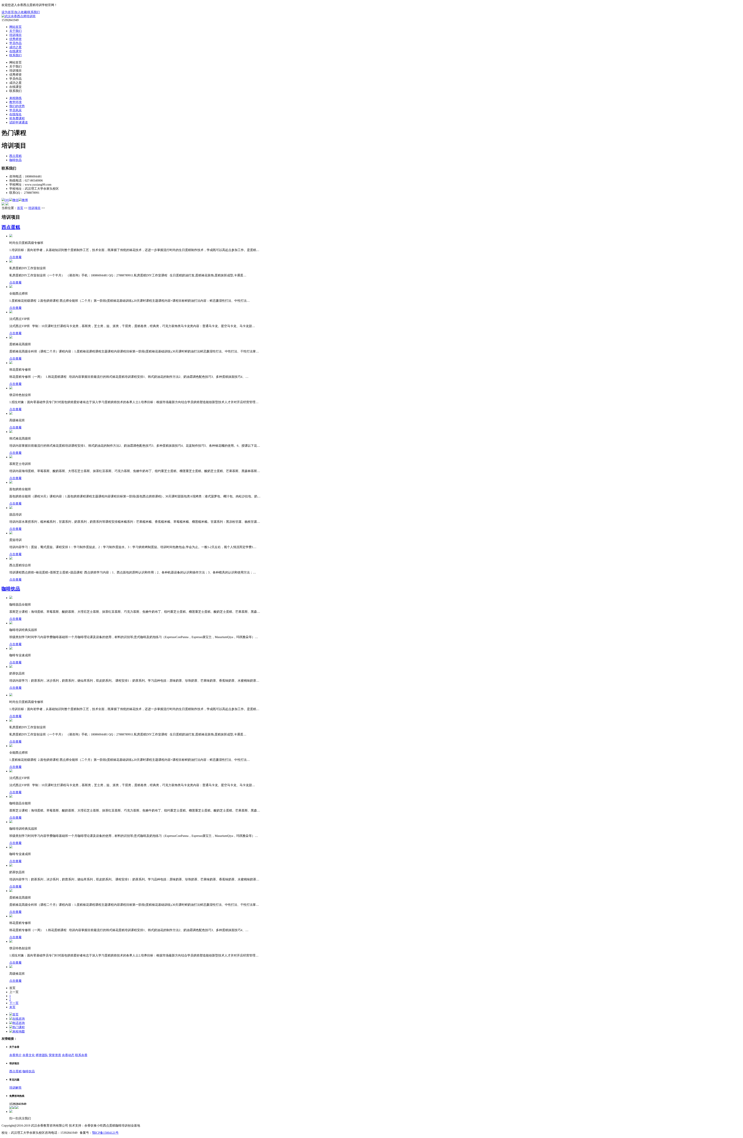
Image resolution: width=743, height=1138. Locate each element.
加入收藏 (21, 12)
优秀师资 (15, 39)
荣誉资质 (55, 1055)
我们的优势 (17, 106)
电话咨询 (18, 1023)
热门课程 (18, 1027)
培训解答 (15, 1087)
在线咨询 (18, 1018)
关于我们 (15, 31)
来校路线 (15, 98)
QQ (7, 200)
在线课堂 (15, 51)
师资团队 (42, 1055)
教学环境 (15, 102)
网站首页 (15, 26)
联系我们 (33, 12)
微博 (25, 200)
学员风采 (15, 110)
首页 (20, 208)
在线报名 (15, 114)
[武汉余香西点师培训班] (19, 16)
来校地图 (18, 1031)
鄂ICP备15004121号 (105, 1132)
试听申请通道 (18, 122)
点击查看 (15, 257)
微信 (15, 200)
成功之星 (15, 47)
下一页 (14, 1003)
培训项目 (15, 35)
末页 (12, 1007)
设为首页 (8, 12)
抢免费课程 (17, 118)
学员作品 (15, 43)
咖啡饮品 (15, 160)
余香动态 (68, 1055)
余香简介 (15, 1055)
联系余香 (81, 1055)
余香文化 (28, 1055)
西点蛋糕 (15, 156)
